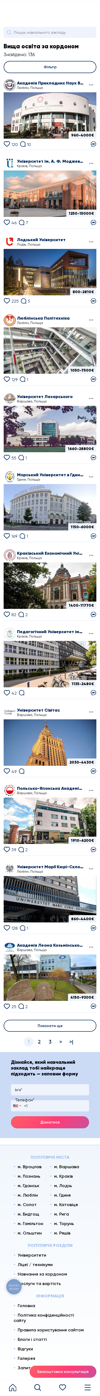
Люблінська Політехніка (43, 318)
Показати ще (50, 1025)
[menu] (87, 1388)
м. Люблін (28, 1195)
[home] (12, 1388)
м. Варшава (66, 1166)
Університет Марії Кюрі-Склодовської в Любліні (50, 866)
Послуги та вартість (39, 1283)
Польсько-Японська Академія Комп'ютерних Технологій (50, 788)
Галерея (26, 1358)
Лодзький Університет (41, 239)
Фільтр (50, 67)
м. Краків (63, 1176)
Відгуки (25, 1349)
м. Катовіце (66, 1204)
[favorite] (62, 1388)
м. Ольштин (30, 1233)
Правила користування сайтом (51, 1330)
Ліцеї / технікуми (35, 1264)
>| (71, 1042)
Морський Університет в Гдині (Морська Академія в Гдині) (50, 474)
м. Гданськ (28, 1185)
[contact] (93, 143)
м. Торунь (64, 1223)
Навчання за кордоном (42, 1274)
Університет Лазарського (45, 396)
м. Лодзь (63, 1185)
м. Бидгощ (28, 1214)
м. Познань (29, 1176)
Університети (32, 1255)
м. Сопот (27, 1204)
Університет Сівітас (38, 710)
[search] (37, 1388)
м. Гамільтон (30, 1223)
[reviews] (22, 692)
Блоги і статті (32, 1339)
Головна (26, 1305)
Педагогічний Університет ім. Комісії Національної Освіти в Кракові (50, 631)
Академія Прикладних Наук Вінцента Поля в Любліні (50, 83)
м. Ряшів (62, 1233)
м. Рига (61, 1214)
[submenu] (90, 85)
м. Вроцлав (30, 1166)
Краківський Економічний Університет (50, 553)
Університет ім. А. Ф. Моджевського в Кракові (50, 161)
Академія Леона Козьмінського (50, 945)
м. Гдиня (62, 1195)
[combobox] (16, 1105)
